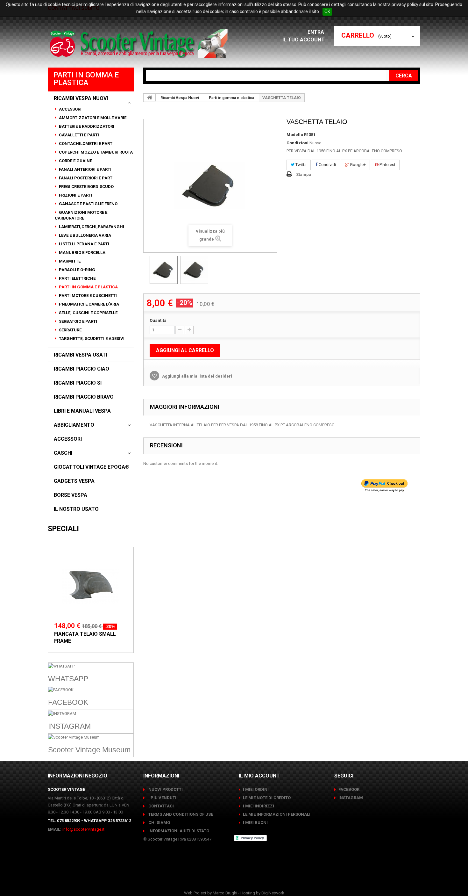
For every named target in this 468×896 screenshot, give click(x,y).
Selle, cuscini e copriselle (87, 312)
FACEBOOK (348, 789)
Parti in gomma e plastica (88, 287)
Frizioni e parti (75, 195)
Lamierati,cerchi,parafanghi (91, 226)
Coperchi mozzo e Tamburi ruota (95, 152)
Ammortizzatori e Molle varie (92, 117)
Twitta (300, 164)
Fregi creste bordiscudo (86, 186)
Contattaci (160, 806)
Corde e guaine (75, 160)
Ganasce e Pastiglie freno (87, 203)
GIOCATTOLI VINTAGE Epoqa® (91, 467)
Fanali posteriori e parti (86, 178)
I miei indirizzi (258, 806)
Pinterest (387, 164)
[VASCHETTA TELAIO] (164, 270)
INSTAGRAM (350, 797)
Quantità (158, 320)
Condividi (327, 164)
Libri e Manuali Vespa (82, 411)
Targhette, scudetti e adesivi (91, 338)
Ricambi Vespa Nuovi (81, 98)
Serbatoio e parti (77, 321)
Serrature (70, 330)
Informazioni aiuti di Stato (178, 830)
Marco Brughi (225, 893)
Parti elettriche (77, 278)
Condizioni (297, 143)
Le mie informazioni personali (276, 814)
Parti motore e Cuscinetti (87, 295)
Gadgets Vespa (74, 481)
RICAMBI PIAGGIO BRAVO (84, 397)
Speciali (63, 528)
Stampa (303, 174)
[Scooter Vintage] (139, 43)
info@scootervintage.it (83, 829)
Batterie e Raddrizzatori (86, 126)
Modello (295, 134)
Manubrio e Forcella (81, 252)
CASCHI (63, 453)
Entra (316, 32)
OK (327, 11)
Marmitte (69, 261)
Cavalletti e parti (78, 135)
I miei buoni (255, 822)
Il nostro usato (76, 509)
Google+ (357, 164)
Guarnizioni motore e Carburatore (81, 215)
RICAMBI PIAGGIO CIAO (81, 369)
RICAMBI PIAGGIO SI (78, 383)
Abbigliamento (74, 425)
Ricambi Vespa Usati (80, 355)
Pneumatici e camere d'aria (88, 304)
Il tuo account (303, 40)
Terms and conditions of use (180, 814)
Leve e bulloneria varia (84, 235)
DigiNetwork (272, 893)
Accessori (70, 109)
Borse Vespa (70, 495)
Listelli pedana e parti (83, 244)
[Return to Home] (150, 97)
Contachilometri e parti (86, 143)
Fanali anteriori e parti (84, 169)
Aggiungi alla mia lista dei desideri (196, 376)
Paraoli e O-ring (76, 269)
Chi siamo (158, 822)
